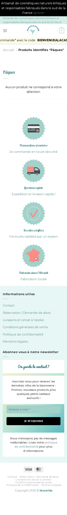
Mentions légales (15, 341)
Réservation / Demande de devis (27, 313)
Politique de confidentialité (23, 334)
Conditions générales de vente (25, 327)
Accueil (8, 50)
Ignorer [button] (39, 13)
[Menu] (5, 30)
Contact (9, 305)
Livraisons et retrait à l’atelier (23, 320)
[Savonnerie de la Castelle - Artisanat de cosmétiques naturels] (33, 30)
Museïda (46, 490)
